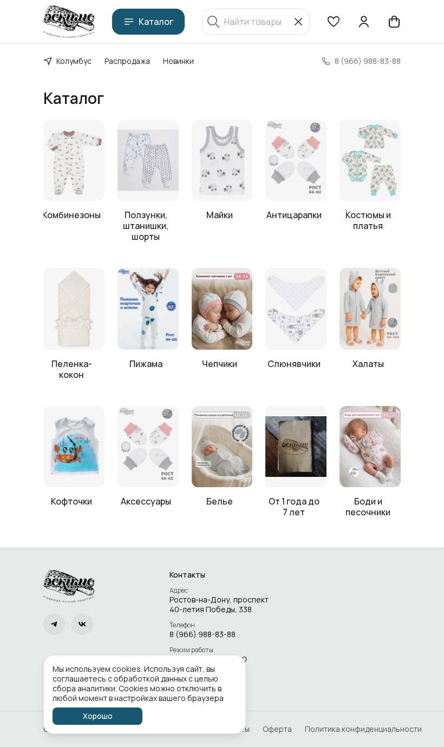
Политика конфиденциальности (363, 729)
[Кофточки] (74, 446)
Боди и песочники (367, 506)
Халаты (368, 363)
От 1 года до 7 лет (294, 506)
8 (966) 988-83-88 (202, 634)
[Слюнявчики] (296, 308)
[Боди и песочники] (370, 446)
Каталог (156, 22)
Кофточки (71, 501)
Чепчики (219, 363)
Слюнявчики (294, 363)
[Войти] (363, 21)
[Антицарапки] (296, 160)
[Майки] (222, 160)
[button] (333, 21)
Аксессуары (146, 501)
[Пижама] (148, 308)
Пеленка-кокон (71, 369)
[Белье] (222, 446)
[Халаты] (370, 308)
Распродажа (127, 61)
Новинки (178, 61)
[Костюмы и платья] (370, 160)
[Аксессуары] (148, 446)
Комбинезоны (71, 214)
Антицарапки (294, 214)
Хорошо (98, 716)
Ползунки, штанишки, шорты (145, 225)
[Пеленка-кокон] (74, 308)
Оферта (277, 729)
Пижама (145, 363)
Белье (219, 501)
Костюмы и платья (368, 220)
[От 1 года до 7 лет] (296, 446)
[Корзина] (394, 21)
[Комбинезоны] (74, 160)
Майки (219, 214)
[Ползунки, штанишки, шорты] (148, 160)
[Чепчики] (222, 308)
